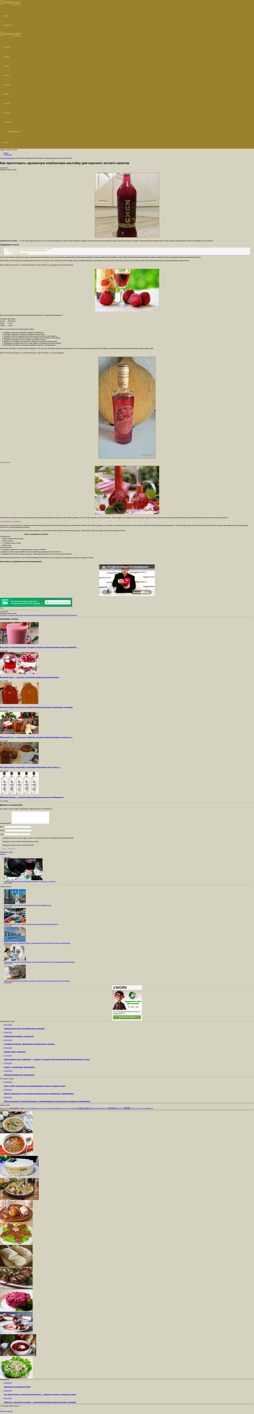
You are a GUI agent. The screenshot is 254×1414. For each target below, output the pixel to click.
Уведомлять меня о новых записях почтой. (18, 845)
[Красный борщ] (18, 1355)
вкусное (2, 1108)
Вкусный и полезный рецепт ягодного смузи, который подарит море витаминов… (39, 647)
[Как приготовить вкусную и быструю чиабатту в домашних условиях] (16, 1266)
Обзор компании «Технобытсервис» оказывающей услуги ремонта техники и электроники (37, 943)
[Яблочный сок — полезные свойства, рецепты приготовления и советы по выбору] (19, 733)
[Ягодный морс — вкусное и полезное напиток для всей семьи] (19, 673)
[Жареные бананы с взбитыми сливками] (16, 1222)
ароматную (4, 610)
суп (143, 1108)
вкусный (14, 1108)
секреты (133, 1108)
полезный (74, 1108)
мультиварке (57, 1108)
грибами (22, 1108)
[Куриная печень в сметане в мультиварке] (19, 1199)
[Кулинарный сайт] (10, 5)
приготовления (96, 1108)
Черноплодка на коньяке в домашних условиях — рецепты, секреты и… (30, 881)
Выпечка (7, 84)
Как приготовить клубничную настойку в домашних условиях (30, 248)
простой (105, 1108)
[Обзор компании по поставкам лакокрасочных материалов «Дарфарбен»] (15, 922)
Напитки (7, 113)
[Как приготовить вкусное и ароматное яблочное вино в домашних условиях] (19, 703)
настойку (28, 610)
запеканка (39, 1108)
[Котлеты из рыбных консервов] (16, 1244)
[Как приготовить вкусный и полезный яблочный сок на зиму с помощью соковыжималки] (19, 763)
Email (2, 830)
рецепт (112, 1108)
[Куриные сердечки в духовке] (16, 1288)
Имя (2, 827)
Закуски (7, 103)
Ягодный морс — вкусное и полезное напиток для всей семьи (29, 677)
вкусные (7, 1108)
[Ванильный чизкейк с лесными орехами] (16, 1333)
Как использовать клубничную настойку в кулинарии (27, 250)
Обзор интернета (14, 131)
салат (127, 1107)
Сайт (2, 834)
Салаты (6, 75)
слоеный (138, 1108)
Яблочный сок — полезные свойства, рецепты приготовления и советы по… (36, 737)
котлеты (44, 1108)
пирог (68, 1108)
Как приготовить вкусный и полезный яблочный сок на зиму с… (30, 767)
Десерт (6, 94)
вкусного (12, 610)
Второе (6, 66)
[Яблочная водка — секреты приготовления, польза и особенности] (19, 793)
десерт (27, 1108)
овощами (64, 1108)
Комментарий (5, 823)
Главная (3, 158)
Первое (6, 56)
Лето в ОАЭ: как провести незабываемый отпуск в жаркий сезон (27, 905)
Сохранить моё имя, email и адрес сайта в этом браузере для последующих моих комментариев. (38, 838)
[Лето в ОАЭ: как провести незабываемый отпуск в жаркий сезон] (15, 903)
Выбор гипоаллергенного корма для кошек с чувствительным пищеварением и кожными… (37, 981)
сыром (147, 1108)
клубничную (19, 610)
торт (151, 1108)
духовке (33, 1108)
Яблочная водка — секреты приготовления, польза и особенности (31, 797)
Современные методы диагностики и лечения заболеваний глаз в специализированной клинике (39, 962)
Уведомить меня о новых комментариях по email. (20, 841)
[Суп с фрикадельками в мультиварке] (16, 1132)
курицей (50, 1108)
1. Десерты (16, 252)
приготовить (36, 610)
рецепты (120, 1108)
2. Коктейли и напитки (20, 254)
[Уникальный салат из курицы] (16, 1378)
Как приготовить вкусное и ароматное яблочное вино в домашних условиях (36, 707)
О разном (7, 122)
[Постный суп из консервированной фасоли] (16, 1155)
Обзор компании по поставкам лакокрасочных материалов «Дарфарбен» (31, 924)
